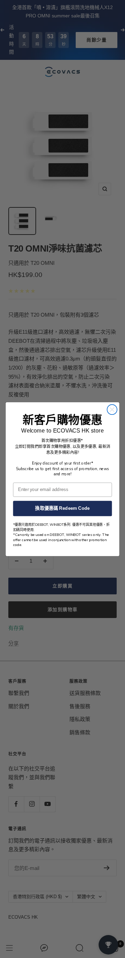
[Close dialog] (112, 409)
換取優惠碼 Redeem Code (62, 508)
